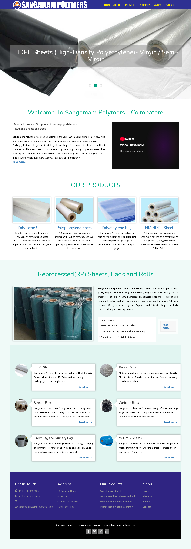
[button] (117, 5)
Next (2, 53)
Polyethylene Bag (117, 227)
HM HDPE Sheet (159, 227)
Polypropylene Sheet (74, 227)
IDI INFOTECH (134, 525)
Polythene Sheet (32, 227)
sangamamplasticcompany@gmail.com (34, 506)
